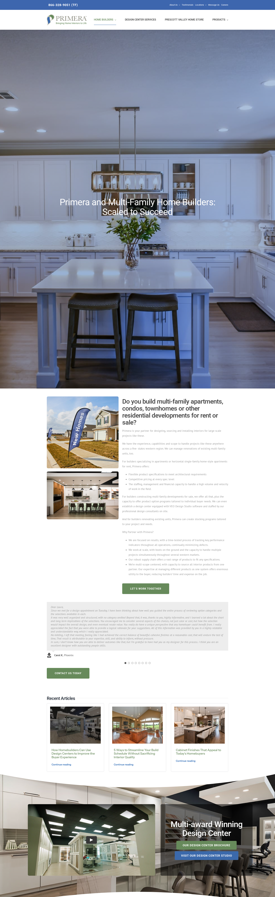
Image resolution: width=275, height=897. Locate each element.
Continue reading (61, 764)
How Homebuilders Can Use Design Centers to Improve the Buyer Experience (73, 753)
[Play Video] (91, 840)
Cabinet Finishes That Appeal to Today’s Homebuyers (198, 752)
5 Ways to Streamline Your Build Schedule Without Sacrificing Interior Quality (136, 753)
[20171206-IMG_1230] (83, 472)
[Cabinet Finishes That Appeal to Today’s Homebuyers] (199, 708)
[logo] (67, 15)
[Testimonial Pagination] (125, 663)
